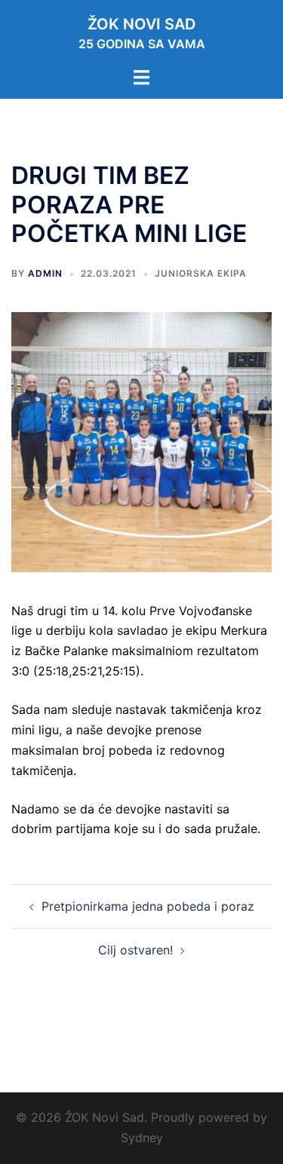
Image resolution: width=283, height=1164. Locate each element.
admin (45, 273)
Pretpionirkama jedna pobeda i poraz (148, 906)
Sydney (142, 1137)
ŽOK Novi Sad (141, 24)
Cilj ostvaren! (135, 949)
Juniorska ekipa (201, 273)
